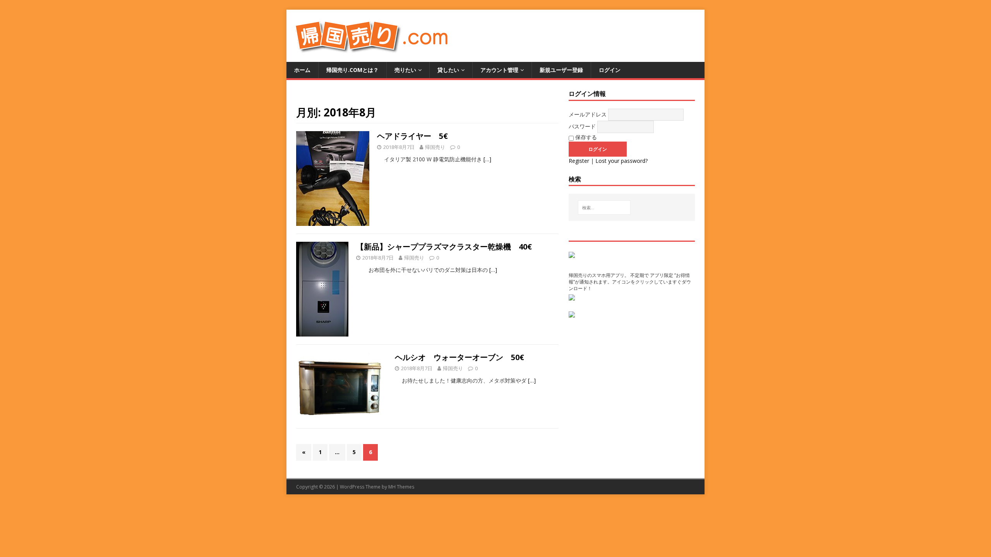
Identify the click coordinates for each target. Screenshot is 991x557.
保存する (585, 137)
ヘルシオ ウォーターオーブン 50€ (459, 357)
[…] (487, 159)
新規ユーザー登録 (561, 69)
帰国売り (435, 147)
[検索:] (604, 207)
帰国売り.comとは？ (352, 69)
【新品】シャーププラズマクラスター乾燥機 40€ (444, 246)
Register (579, 160)
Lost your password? (621, 160)
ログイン (610, 69)
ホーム (302, 69)
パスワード (582, 126)
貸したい (448, 69)
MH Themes (401, 487)
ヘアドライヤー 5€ (412, 136)
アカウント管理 (499, 69)
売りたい (405, 69)
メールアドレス (588, 114)
